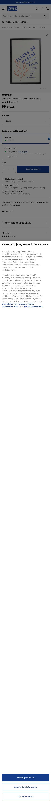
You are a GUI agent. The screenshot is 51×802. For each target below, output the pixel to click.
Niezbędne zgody (26, 796)
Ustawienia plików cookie (25, 787)
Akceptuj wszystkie (25, 777)
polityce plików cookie (33, 306)
